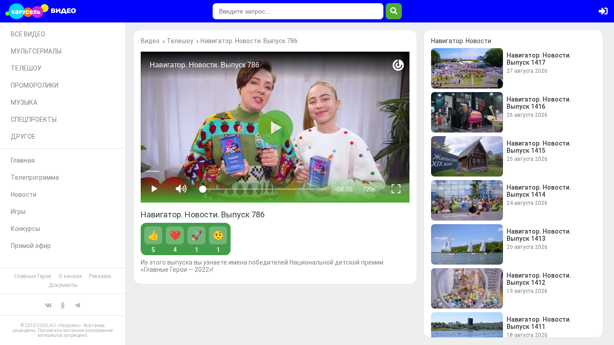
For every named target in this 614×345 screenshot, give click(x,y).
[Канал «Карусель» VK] (48, 304)
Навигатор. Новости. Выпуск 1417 (539, 59)
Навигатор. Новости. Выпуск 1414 (539, 191)
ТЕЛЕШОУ (26, 68)
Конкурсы (25, 228)
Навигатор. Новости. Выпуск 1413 (539, 235)
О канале (70, 276)
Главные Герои (32, 276)
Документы (63, 285)
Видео (150, 40)
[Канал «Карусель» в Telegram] (77, 304)
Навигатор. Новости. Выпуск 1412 (539, 279)
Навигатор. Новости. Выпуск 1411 (539, 323)
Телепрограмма (35, 177)
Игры (18, 211)
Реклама (100, 276)
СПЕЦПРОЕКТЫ (34, 119)
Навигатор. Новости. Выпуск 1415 (539, 147)
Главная (23, 160)
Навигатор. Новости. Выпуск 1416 (539, 103)
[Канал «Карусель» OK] (63, 304)
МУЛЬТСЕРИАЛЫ (36, 51)
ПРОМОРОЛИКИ (34, 85)
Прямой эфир (31, 245)
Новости (23, 194)
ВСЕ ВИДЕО (28, 34)
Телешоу (180, 40)
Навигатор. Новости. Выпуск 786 (249, 40)
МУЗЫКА (24, 102)
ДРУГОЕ (23, 136)
